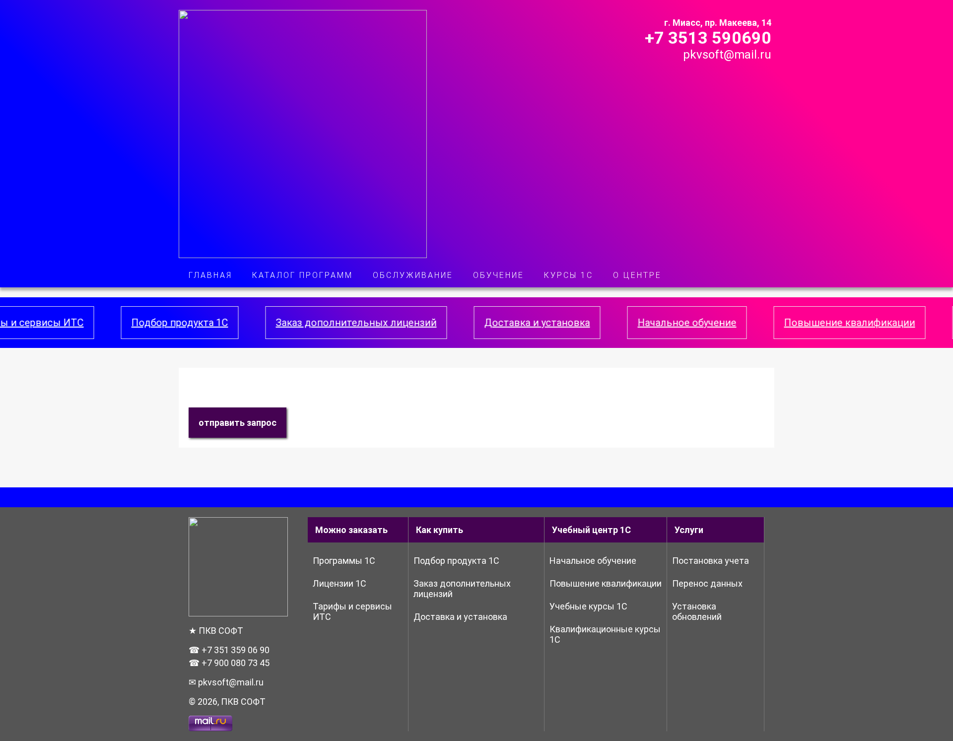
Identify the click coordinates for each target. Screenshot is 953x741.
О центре (637, 275)
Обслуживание (413, 275)
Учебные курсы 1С (588, 606)
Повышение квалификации (830, 323)
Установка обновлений (697, 611)
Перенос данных (707, 583)
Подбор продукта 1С (160, 323)
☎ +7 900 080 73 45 (229, 663)
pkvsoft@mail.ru (727, 55)
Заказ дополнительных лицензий (337, 323)
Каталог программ (302, 275)
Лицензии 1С (339, 583)
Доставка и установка (518, 323)
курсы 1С (568, 275)
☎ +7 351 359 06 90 (229, 650)
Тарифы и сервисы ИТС (352, 611)
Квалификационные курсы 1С (605, 634)
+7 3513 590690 (708, 38)
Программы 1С (344, 560)
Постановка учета (710, 560)
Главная (210, 275)
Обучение (498, 275)
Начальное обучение (667, 323)
